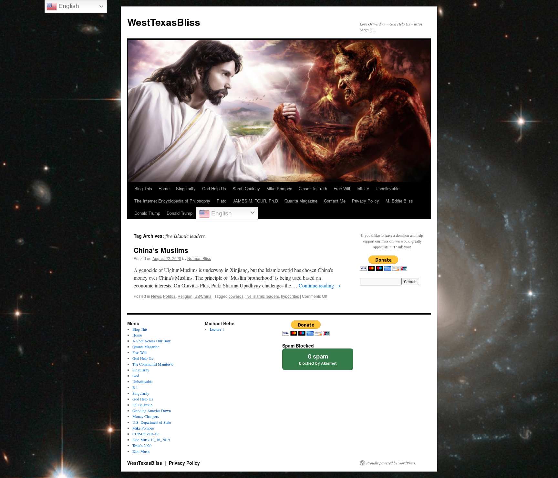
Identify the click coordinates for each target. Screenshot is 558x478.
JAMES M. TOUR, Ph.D (255, 201)
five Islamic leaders (262, 296)
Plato (221, 201)
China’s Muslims (161, 250)
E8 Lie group (142, 404)
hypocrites (290, 296)
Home (164, 188)
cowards (236, 296)
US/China (203, 296)
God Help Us (214, 188)
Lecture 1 (217, 329)
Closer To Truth (313, 188)
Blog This (143, 188)
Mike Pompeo (279, 188)
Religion (185, 296)
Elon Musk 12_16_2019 (151, 439)
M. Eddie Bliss (399, 201)
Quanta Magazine (300, 201)
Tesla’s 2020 (141, 445)
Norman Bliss (199, 258)
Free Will (342, 188)
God (135, 375)
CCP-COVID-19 (145, 433)
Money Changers (145, 416)
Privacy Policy (365, 201)
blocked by (318, 359)
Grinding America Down (151, 410)
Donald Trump (147, 213)
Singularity (186, 188)
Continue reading (319, 285)
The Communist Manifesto (152, 364)
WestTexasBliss (163, 22)
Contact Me (335, 201)
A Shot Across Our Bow (151, 340)
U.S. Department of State (151, 422)
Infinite (362, 188)
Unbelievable (387, 188)
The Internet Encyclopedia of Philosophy (172, 201)
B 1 (135, 387)
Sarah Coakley (246, 188)
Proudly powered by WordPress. (391, 462)
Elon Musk (141, 451)
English (221, 213)
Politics (169, 296)
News (156, 296)
